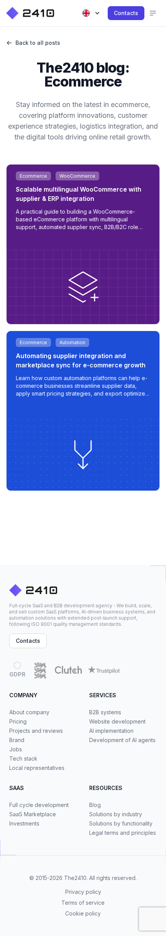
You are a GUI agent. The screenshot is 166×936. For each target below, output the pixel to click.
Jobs (15, 749)
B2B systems (105, 712)
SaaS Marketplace (32, 814)
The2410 (75, 878)
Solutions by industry (115, 814)
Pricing (18, 721)
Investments (24, 823)
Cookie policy (83, 913)
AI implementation (111, 730)
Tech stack (23, 758)
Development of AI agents (122, 740)
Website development (117, 721)
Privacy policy (83, 891)
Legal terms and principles (122, 832)
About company (29, 712)
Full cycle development (39, 805)
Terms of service (83, 902)
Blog (95, 805)
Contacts (126, 13)
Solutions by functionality (120, 823)
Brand (16, 740)
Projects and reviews (36, 730)
